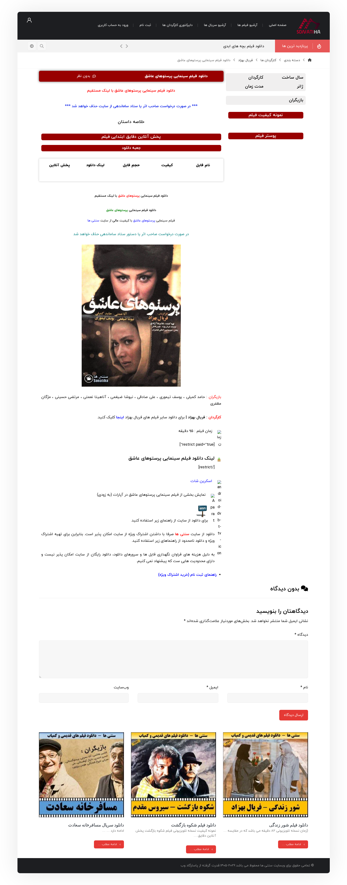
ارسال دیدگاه (293, 715)
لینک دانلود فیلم (171, 458)
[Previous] (121, 46)
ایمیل (212, 687)
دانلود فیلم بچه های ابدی (246, 46)
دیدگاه (301, 634)
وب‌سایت (121, 687)
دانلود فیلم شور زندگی (288, 824)
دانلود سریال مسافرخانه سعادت (96, 824)
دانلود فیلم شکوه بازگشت (193, 824)
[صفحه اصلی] (310, 60)
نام (304, 687)
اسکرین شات (201, 481)
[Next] (126, 46)
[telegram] (31, 46)
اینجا (119, 417)
